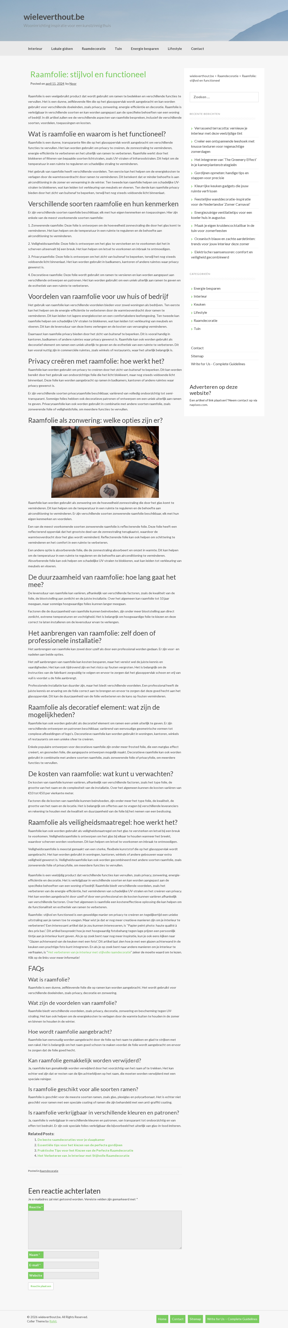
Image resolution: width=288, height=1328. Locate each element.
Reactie (36, 1207)
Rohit (53, 1321)
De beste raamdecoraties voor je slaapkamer (71, 1139)
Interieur (35, 49)
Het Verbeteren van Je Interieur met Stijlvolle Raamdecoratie (83, 1155)
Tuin (118, 49)
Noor (73, 83)
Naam (34, 1255)
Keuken (199, 304)
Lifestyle (175, 49)
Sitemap (197, 356)
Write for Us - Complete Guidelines (218, 364)
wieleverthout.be (54, 17)
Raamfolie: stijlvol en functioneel (88, 74)
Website (35, 1275)
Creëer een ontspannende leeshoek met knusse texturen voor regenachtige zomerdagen (222, 146)
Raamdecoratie (94, 49)
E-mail (34, 1265)
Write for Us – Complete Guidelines (232, 1319)
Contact (197, 49)
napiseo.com (198, 405)
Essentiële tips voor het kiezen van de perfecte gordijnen (80, 1145)
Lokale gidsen (62, 49)
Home (162, 1319)
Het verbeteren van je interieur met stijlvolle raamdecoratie (89, 952)
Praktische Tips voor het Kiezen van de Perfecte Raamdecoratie (85, 1150)
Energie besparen (145, 49)
